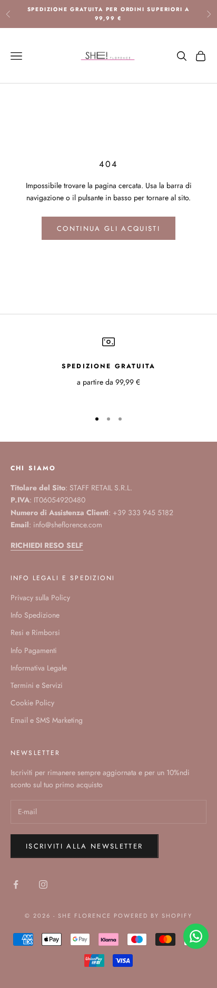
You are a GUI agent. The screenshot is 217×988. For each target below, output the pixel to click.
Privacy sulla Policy (40, 597)
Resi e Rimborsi (35, 632)
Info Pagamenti (34, 650)
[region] (108, 367)
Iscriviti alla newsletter (84, 846)
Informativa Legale (39, 668)
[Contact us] (196, 936)
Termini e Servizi (37, 685)
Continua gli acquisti (108, 228)
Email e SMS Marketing (47, 720)
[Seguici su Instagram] (43, 884)
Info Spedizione (35, 615)
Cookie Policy (32, 702)
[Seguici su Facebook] (16, 884)
